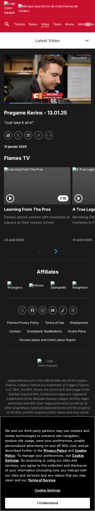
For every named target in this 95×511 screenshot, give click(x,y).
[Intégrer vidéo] (49, 135)
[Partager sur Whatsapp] (8, 135)
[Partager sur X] (18, 135)
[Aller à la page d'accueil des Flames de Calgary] (10, 8)
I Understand (47, 503)
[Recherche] (7, 24)
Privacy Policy (55, 450)
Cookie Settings (47, 490)
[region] (47, 463)
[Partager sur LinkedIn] (28, 135)
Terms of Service (41, 480)
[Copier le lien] (38, 135)
